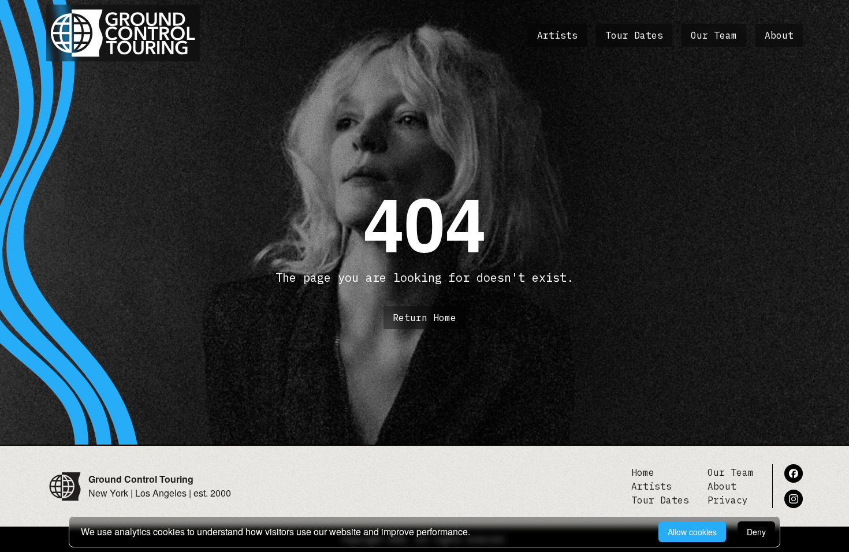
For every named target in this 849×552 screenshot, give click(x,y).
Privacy (728, 500)
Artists (557, 35)
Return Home (424, 317)
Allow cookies (692, 532)
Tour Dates (634, 35)
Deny (756, 532)
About (779, 35)
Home (642, 472)
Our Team (714, 35)
